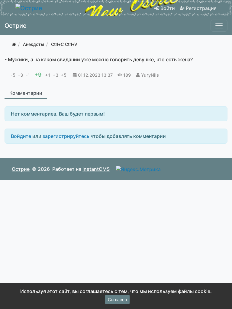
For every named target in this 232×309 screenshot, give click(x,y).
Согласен (117, 299)
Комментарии (25, 93)
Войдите (21, 136)
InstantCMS (96, 169)
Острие (21, 169)
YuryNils (150, 75)
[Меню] (219, 26)
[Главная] (14, 44)
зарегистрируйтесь (66, 136)
